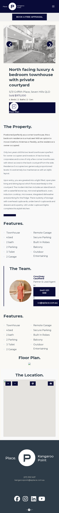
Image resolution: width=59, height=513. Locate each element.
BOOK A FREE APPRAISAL (29, 17)
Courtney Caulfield (38, 277)
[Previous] (9, 44)
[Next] (50, 44)
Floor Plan (14, 112)
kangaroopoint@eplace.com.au (30, 480)
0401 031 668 (44, 291)
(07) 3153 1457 (30, 477)
